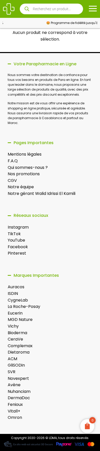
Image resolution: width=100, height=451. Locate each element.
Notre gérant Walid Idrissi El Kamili (41, 193)
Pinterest (17, 253)
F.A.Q (13, 161)
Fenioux (15, 404)
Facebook (18, 247)
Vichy (13, 326)
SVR (11, 372)
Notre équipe (21, 187)
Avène (14, 385)
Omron (15, 417)
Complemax (20, 346)
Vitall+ (14, 411)
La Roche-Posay (24, 306)
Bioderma (17, 333)
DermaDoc (19, 398)
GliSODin (16, 365)
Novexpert (18, 378)
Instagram (18, 227)
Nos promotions (24, 174)
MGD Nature (20, 319)
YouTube (16, 240)
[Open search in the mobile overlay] (51, 9)
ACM (12, 359)
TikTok (14, 234)
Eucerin (15, 313)
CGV (12, 180)
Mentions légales (25, 154)
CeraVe (15, 339)
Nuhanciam (19, 391)
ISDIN (13, 293)
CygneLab (18, 300)
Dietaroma (18, 352)
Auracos (16, 287)
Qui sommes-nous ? (28, 167)
